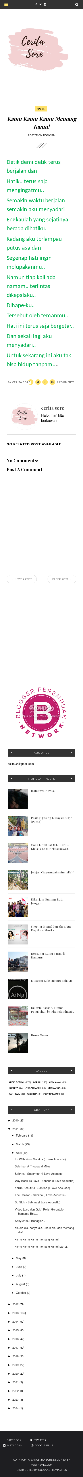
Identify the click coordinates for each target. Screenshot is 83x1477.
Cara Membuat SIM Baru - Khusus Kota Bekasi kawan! (50, 847)
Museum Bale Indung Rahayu (51, 980)
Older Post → (62, 579)
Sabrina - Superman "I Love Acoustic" (39, 1173)
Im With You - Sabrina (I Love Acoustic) (40, 1159)
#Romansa (54, 1088)
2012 (15, 1304)
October (21, 1292)
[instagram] (45, 4)
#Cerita (13, 1088)
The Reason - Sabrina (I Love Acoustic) (40, 1195)
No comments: (64, 382)
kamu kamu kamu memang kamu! (37, 1239)
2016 (15, 1339)
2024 (15, 1408)
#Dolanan (55, 1082)
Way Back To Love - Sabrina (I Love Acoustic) (44, 1181)
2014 (15, 1321)
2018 (15, 1356)
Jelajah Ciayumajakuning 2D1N (52, 872)
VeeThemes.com (41, 1464)
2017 (15, 1347)
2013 (15, 1313)
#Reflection (16, 1082)
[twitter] (40, 4)
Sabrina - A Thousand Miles (32, 1166)
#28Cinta (32, 1094)
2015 (15, 1330)
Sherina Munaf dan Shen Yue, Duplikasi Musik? (51, 928)
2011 (15, 1129)
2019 (15, 1365)
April (19, 1153)
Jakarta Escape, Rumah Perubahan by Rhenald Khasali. (52, 1009)
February (22, 1135)
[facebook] (36, 4)
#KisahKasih (33, 1088)
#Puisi (41, 108)
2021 (15, 1382)
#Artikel (14, 1094)
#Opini (37, 1082)
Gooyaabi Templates (52, 1469)
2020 (15, 1373)
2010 (15, 1120)
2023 (15, 1399)
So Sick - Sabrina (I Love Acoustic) (37, 1202)
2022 (15, 1391)
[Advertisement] (41, 634)
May (19, 1258)
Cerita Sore (44, 1459)
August (21, 1284)
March (20, 1144)
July (19, 1275)
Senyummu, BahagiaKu (30, 1221)
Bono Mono (39, 1035)
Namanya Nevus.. (43, 791)
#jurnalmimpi (51, 1094)
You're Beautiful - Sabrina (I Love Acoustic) (42, 1188)
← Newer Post (21, 579)
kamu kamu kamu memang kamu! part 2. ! (42, 1246)
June (19, 1266)
